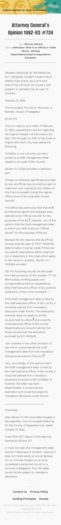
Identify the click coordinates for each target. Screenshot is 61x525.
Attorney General (33, 44)
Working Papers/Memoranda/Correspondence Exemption (30, 54)
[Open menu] (46, 4)
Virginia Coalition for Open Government (24, 10)
